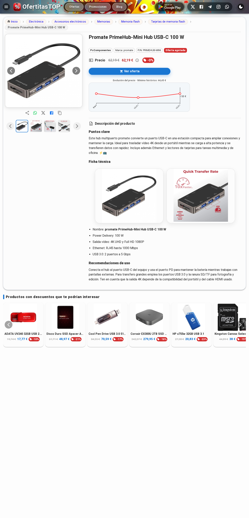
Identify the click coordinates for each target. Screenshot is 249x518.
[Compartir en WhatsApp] (35, 113)
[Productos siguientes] (240, 325)
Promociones (98, 6)
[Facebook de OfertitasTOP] (201, 7)
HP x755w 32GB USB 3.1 (188, 334)
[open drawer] (6, 7)
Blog (119, 6)
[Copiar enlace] (59, 113)
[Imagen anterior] (11, 71)
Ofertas (74, 6)
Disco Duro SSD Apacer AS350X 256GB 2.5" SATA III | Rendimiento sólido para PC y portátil (65, 334)
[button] (13, 21)
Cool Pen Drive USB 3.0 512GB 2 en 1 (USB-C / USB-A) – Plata (107, 334)
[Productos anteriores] (8, 325)
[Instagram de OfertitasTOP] (218, 7)
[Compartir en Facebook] (51, 113)
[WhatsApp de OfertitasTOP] (227, 7)
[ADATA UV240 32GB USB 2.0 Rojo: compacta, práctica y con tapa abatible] (23, 317)
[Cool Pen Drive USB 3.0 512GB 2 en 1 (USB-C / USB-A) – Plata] (107, 317)
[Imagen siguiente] (76, 71)
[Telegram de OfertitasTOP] (210, 7)
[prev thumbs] (10, 126)
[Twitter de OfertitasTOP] (193, 7)
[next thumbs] (77, 126)
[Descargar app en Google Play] (169, 7)
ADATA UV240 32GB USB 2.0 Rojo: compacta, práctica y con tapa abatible (23, 334)
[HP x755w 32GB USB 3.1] (191, 317)
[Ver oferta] (43, 71)
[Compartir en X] (43, 113)
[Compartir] (27, 113)
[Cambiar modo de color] (240, 6)
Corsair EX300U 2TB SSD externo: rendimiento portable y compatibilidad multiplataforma (149, 334)
